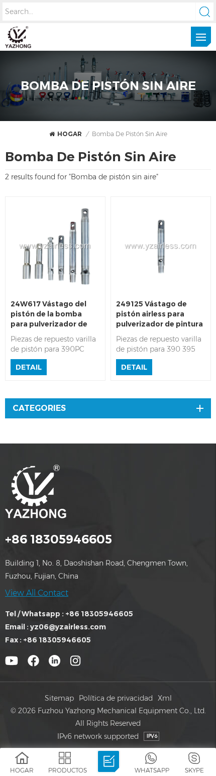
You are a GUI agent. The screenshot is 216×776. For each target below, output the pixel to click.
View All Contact (36, 593)
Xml (165, 698)
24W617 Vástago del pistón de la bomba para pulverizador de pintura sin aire (49, 314)
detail (29, 367)
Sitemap (59, 698)
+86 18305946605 (58, 539)
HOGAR (69, 134)
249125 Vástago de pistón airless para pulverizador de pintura (159, 313)
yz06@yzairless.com (68, 626)
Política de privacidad (116, 698)
